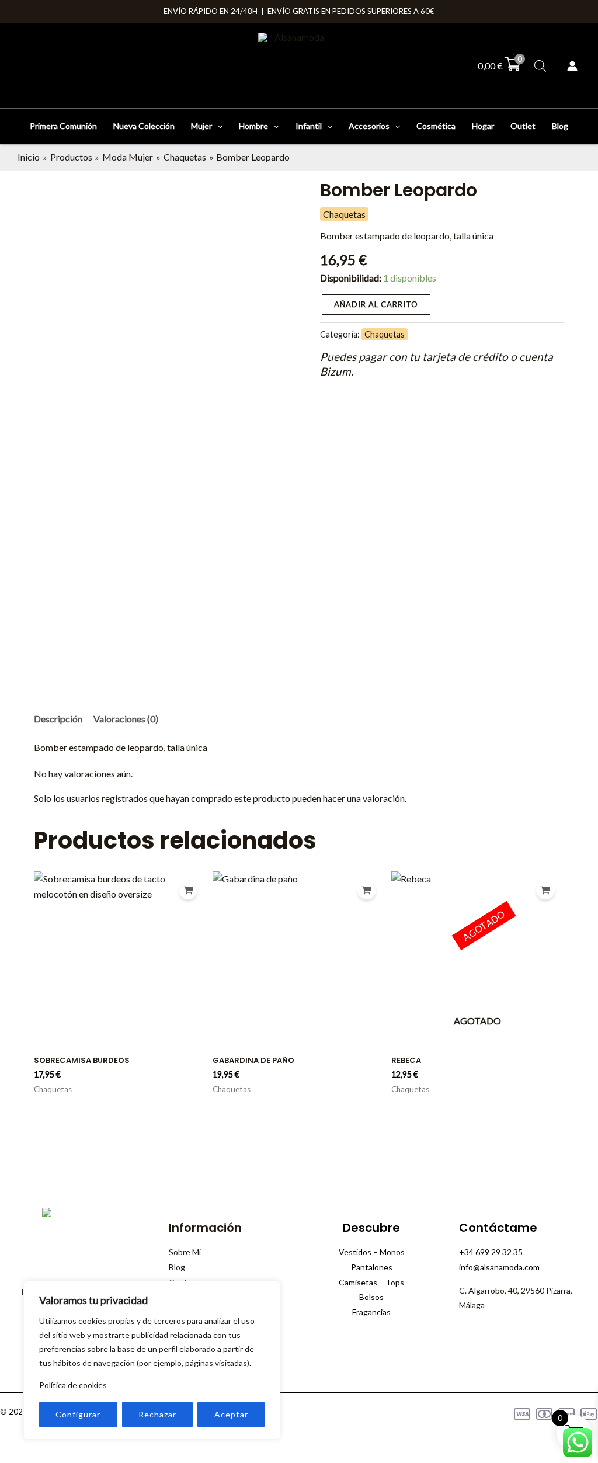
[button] (217, 126)
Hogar (483, 126)
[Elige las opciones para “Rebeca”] (545, 890)
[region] (151, 1360)
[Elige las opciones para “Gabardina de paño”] (366, 890)
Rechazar (157, 1414)
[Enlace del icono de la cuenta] (572, 66)
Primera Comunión (63, 126)
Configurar (77, 1414)
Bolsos (371, 1297)
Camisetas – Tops (371, 1282)
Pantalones (371, 1267)
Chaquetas (344, 214)
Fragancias (371, 1312)
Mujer (201, 126)
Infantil (308, 126)
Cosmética (436, 126)
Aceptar (231, 1414)
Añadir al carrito (376, 304)
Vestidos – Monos (372, 1252)
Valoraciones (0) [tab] (125, 718)
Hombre (253, 126)
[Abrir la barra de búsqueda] (540, 65)
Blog (560, 126)
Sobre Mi (185, 1252)
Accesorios (369, 126)
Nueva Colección (144, 126)
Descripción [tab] (58, 718)
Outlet (523, 126)
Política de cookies (73, 1385)
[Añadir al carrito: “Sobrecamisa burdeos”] (188, 890)
